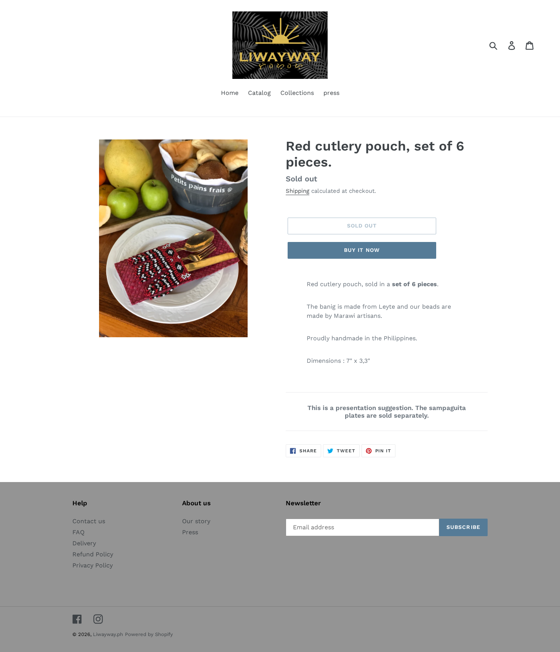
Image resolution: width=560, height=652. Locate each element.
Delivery (84, 543)
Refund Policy (92, 554)
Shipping (297, 190)
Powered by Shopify (149, 634)
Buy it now (362, 250)
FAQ (78, 532)
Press (190, 532)
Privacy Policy (92, 565)
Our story (196, 521)
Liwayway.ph (108, 634)
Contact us (88, 521)
